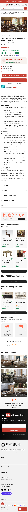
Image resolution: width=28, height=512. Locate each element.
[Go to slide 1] (12, 407)
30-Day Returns (18, 83)
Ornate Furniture (7, 507)
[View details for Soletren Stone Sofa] (20, 295)
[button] (25, 4)
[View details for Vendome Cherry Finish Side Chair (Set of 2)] (7, 233)
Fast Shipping (9, 83)
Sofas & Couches (21, 12)
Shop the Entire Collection (14, 271)
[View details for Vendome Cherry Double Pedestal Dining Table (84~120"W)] (20, 233)
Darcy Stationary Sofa (6, 303)
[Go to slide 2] (13, 407)
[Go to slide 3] (14, 407)
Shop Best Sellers (19, 1)
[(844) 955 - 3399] (25, 8)
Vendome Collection (5, 42)
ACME (12, 42)
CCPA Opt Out (17, 509)
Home (2, 12)
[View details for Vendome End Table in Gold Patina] (7, 254)
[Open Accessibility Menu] (2, 503)
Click (2, 486)
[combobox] (12, 8)
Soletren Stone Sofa (20, 302)
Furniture (6, 12)
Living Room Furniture (13, 12)
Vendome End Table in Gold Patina (7, 261)
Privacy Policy (3, 509)
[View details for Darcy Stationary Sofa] (7, 295)
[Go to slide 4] (15, 407)
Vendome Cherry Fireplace (20, 261)
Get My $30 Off (14, 430)
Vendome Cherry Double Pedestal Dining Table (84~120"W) (20, 243)
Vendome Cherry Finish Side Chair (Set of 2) (6, 242)
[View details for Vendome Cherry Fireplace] (20, 254)
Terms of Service (10, 509)
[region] (7, 233)
